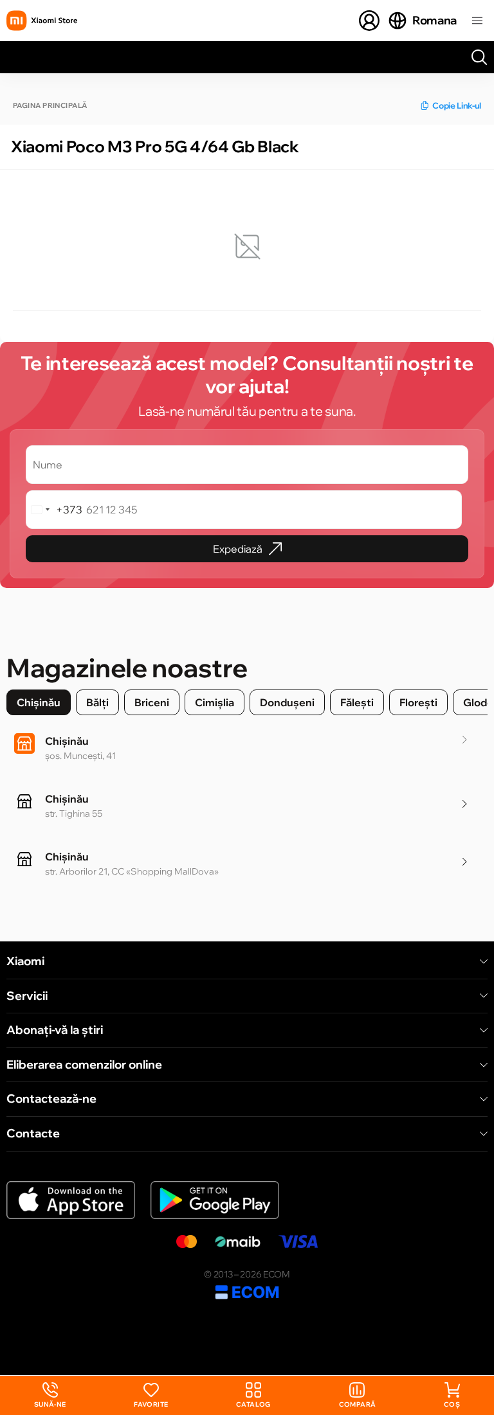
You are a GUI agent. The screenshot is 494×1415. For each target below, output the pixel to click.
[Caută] (479, 57)
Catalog (253, 1404)
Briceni (151, 702)
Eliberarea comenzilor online (84, 1065)
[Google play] (215, 1200)
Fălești (357, 702)
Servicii (27, 996)
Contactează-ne (51, 1099)
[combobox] (54, 509)
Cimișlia (214, 702)
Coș (452, 1404)
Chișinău (38, 702)
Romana (434, 20)
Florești (418, 702)
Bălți (97, 702)
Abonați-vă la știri (54, 1030)
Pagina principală (50, 105)
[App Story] (70, 1200)
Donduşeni (287, 702)
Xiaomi (25, 961)
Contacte (33, 1133)
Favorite (151, 1404)
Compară (357, 1404)
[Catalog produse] (477, 20)
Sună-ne (50, 1395)
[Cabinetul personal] (369, 20)
